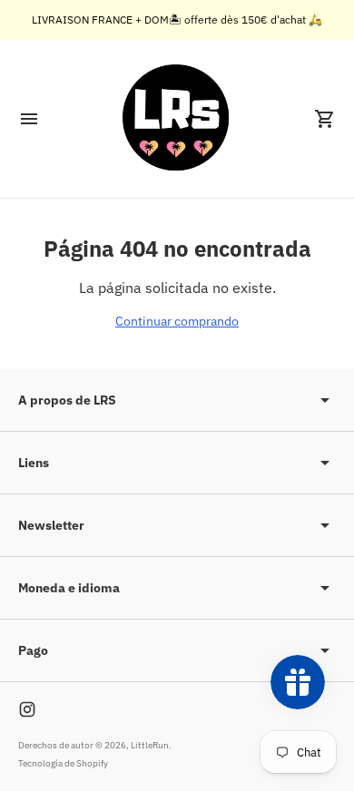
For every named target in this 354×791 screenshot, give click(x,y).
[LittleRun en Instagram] (27, 709)
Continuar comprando (177, 321)
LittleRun (150, 745)
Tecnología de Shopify (63, 763)
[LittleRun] (177, 119)
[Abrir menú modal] (29, 119)
